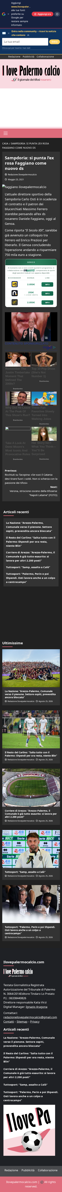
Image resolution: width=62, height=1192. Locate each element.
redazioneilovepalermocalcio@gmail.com (30, 1017)
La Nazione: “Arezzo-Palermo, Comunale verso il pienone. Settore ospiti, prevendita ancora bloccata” (29, 527)
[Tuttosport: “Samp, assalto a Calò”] (31, 849)
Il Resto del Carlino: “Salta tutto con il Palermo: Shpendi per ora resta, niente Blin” (30, 541)
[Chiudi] (8, 14)
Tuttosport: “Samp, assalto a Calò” (28, 567)
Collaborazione (45, 56)
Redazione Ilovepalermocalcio (22, 174)
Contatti (8, 1021)
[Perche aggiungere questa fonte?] (57, 14)
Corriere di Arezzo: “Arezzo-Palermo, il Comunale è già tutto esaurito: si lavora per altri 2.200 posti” (30, 556)
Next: (33, 491)
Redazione (14, 56)
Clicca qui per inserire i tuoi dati (16, 48)
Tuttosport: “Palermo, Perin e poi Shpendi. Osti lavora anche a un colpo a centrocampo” (30, 578)
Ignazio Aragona (36, 1007)
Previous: (31, 476)
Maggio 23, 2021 (16, 179)
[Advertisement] (31, 107)
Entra (55, 41)
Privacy (34, 1021)
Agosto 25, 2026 (46, 701)
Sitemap (22, 1021)
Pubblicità (28, 56)
